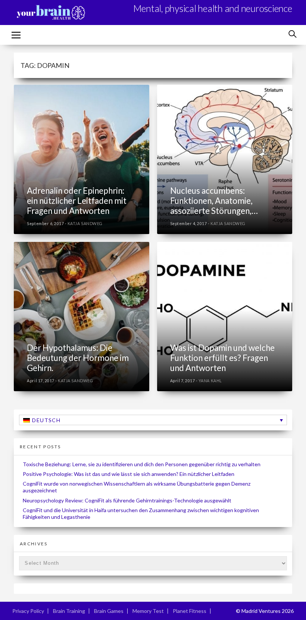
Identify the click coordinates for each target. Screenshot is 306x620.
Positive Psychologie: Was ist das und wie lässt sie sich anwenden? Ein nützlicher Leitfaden (128, 474)
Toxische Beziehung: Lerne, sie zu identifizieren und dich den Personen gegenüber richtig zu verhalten (141, 464)
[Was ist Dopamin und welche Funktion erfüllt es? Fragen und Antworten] (224, 316)
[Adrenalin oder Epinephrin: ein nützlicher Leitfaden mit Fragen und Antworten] (81, 159)
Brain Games (109, 611)
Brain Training (69, 611)
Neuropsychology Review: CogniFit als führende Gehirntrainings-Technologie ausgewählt (127, 500)
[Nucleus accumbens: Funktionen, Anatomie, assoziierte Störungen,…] (224, 159)
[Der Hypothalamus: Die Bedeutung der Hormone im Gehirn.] (81, 316)
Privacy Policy (28, 611)
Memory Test (148, 611)
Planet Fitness (189, 611)
